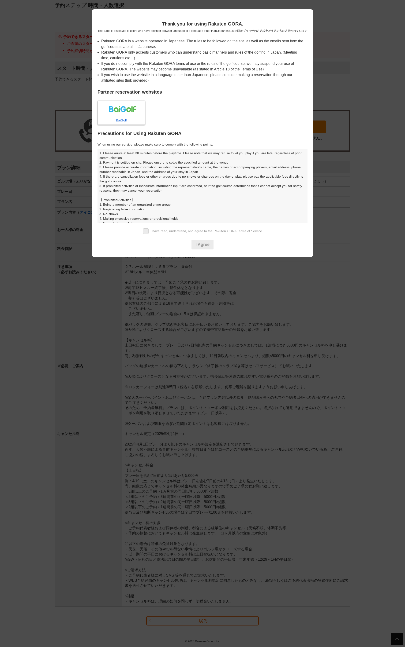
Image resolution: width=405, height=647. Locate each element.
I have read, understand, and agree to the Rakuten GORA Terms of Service (206, 231)
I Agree (202, 244)
